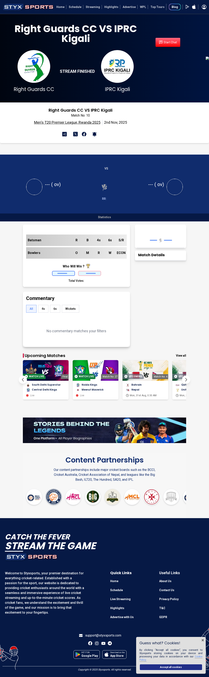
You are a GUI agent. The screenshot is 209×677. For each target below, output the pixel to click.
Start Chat (170, 42)
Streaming (93, 7)
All (31, 308)
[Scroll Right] (186, 380)
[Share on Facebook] (83, 134)
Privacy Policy (169, 599)
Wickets (70, 308)
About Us (165, 581)
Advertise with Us (122, 617)
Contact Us (166, 590)
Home (60, 7)
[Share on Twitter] (76, 133)
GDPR (163, 617)
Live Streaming (120, 599)
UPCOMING (135, 376)
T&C (162, 608)
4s (43, 308)
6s (55, 308)
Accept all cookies (171, 667)
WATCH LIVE (36, 376)
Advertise (129, 7)
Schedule (75, 7)
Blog (175, 7)
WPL (143, 7)
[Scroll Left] (23, 380)
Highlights (111, 7)
